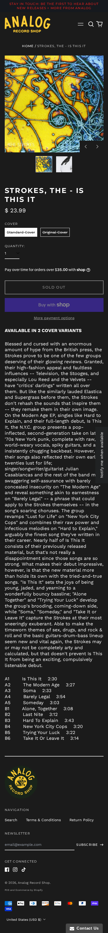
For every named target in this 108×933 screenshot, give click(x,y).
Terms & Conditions (43, 820)
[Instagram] (15, 869)
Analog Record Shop (34, 883)
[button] (91, 24)
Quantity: (15, 246)
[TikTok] (23, 869)
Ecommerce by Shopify (29, 890)
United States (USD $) (24, 919)
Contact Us (86, 928)
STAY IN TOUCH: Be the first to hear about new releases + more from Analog (54, 6)
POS (7, 890)
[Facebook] (7, 869)
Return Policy (81, 820)
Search (11, 820)
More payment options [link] (54, 318)
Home (28, 46)
